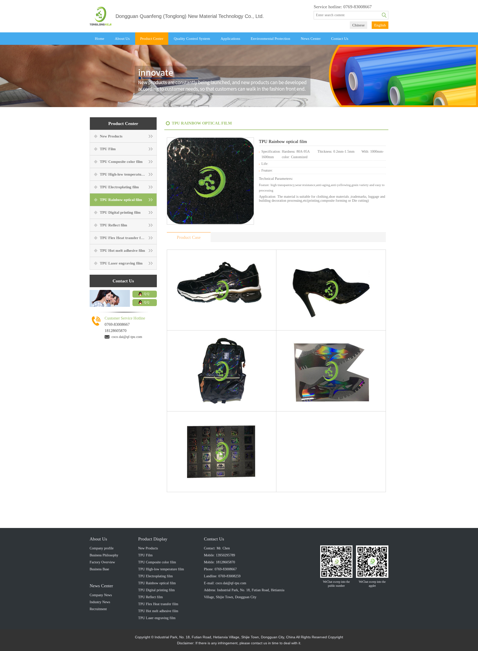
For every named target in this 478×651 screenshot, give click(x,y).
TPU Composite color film (121, 162)
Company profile (102, 548)
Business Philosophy (104, 555)
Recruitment (98, 609)
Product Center (151, 39)
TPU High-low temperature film (126, 174)
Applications (230, 39)
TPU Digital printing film (120, 212)
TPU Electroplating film (119, 187)
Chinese (358, 25)
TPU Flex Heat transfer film (123, 238)
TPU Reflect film (113, 225)
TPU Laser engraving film (121, 263)
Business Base (99, 569)
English (380, 25)
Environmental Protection (270, 39)
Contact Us (339, 39)
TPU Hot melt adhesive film (122, 251)
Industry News (100, 602)
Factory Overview (102, 562)
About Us (122, 39)
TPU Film (108, 149)
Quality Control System (192, 39)
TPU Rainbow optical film (121, 200)
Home (99, 39)
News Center (311, 39)
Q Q (146, 294)
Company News (101, 595)
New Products (111, 136)
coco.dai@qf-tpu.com (127, 337)
